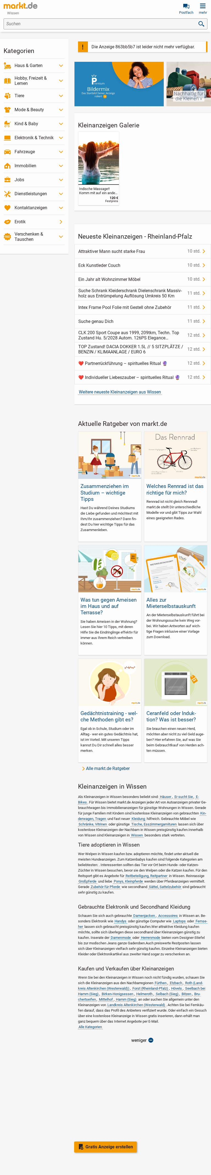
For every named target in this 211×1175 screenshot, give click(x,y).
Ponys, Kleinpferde (128, 881)
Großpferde (87, 881)
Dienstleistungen (31, 193)
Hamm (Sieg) (126, 999)
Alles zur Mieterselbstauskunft (171, 603)
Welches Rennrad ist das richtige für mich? (175, 489)
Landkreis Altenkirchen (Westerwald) (136, 1005)
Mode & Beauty (29, 109)
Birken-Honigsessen (117, 994)
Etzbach (176, 983)
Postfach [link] (186, 12)
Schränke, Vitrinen (93, 824)
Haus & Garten (29, 65)
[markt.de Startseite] (20, 5)
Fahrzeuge (25, 151)
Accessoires (168, 916)
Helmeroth (144, 994)
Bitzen (186, 994)
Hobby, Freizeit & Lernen (31, 81)
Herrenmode (150, 938)
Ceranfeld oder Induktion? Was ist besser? (171, 716)
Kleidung (138, 819)
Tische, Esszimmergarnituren (154, 824)
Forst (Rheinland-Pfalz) (150, 988)
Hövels (176, 988)
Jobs (19, 179)
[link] (98, 168)
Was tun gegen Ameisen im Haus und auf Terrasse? (108, 606)
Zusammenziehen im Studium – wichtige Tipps (104, 492)
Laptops (179, 921)
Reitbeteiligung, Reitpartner (146, 876)
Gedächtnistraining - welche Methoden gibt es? (108, 716)
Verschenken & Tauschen (29, 236)
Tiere (19, 95)
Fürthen (160, 983)
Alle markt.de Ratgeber (108, 768)
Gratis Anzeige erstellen (109, 1146)
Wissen (137, 835)
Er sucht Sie (183, 797)
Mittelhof (106, 999)
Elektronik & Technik (34, 137)
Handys (120, 921)
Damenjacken (144, 916)
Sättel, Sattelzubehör (165, 887)
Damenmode (121, 938)
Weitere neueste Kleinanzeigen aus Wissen (120, 392)
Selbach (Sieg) (167, 994)
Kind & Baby (26, 123)
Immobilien (25, 165)
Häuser (165, 797)
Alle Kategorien (90, 1027)
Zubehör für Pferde (105, 887)
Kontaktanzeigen (31, 207)
